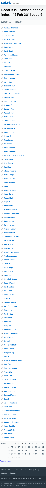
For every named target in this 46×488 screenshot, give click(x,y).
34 (39, 450)
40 (22, 454)
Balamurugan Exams (12, 74)
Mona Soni (8, 59)
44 (36, 454)
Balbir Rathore (9, 32)
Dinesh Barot (9, 438)
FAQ (9, 470)
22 (36, 447)
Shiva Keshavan (10, 380)
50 (19, 457)
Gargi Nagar (8, 267)
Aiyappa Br (8, 105)
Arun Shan (8, 291)
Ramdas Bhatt (9, 97)
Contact (13, 473)
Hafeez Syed (9, 271)
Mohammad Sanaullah (12, 43)
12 (39, 444)
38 (15, 454)
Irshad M (7, 63)
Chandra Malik (9, 70)
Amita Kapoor (9, 148)
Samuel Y (7, 66)
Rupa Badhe (8, 206)
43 (33, 454)
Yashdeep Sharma (11, 55)
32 (32, 450)
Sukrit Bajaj (8, 51)
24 (43, 447)
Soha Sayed (8, 140)
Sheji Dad (7, 167)
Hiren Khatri (8, 356)
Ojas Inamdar (9, 35)
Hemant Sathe (9, 217)
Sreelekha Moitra (10, 345)
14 (8, 447)
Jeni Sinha (8, 310)
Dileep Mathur (9, 182)
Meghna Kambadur (11, 213)
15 (12, 447)
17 (19, 447)
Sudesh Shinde (10, 329)
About (3, 470)
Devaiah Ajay (9, 113)
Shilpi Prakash (9, 225)
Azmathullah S (9, 434)
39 (19, 454)
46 (43, 454)
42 (29, 454)
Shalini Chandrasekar (12, 93)
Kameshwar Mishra (11, 237)
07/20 (15, 478)
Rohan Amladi (9, 233)
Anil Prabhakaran (10, 209)
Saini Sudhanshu (10, 306)
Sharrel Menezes (10, 90)
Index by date (6, 22)
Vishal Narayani (10, 418)
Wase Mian (8, 298)
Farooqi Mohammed (12, 410)
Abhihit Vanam (9, 260)
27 (15, 450)
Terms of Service (20, 470)
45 (39, 454)
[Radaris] (6, 3)
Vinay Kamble (9, 426)
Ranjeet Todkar (10, 302)
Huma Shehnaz (10, 151)
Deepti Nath (8, 198)
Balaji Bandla (9, 295)
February (18, 22)
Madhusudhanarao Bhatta (14, 155)
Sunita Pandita (9, 391)
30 (26, 450)
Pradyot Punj (9, 353)
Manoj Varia (8, 337)
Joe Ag (7, 186)
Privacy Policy (34, 470)
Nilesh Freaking (10, 171)
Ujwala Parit (8, 341)
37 (12, 454)
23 (39, 447)
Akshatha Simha (10, 383)
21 (32, 447)
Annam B (7, 136)
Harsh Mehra (9, 287)
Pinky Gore (8, 325)
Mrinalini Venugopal (11, 252)
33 (36, 450)
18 (22, 447)
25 (9, 450)
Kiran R (6, 399)
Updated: (4, 478)
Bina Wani (8, 364)
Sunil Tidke (8, 244)
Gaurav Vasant (9, 78)
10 (32, 444)
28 (19, 450)
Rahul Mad (8, 275)
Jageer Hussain (10, 229)
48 (12, 457)
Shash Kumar (9, 221)
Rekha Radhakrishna (12, 124)
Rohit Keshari (9, 47)
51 (22, 457)
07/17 (30, 478)
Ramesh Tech (9, 109)
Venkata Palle (9, 248)
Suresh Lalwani (10, 387)
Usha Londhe (9, 132)
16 (15, 447)
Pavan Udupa (9, 175)
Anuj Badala (8, 163)
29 (22, 450)
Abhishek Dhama (10, 279)
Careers (4, 473)
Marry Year (8, 82)
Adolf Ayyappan (10, 368)
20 (29, 447)
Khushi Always (9, 121)
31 (29, 450)
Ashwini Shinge (10, 190)
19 (26, 447)
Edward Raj (8, 159)
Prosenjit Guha (9, 430)
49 (15, 457)
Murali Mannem (10, 39)
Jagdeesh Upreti (10, 256)
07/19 (20, 478)
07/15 (39, 478)
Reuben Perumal (10, 86)
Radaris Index (5, 461)
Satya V (7, 202)
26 (12, 450)
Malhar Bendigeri (10, 403)
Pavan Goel (8, 117)
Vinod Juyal (8, 194)
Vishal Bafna (9, 376)
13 (43, 444)
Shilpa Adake (9, 240)
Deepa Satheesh (10, 414)
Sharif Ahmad (9, 407)
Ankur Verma (9, 349)
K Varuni (7, 264)
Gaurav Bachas (10, 101)
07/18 (25, 478)
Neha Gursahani (10, 128)
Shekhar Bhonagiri (11, 28)
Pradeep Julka (9, 179)
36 (9, 454)
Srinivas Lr (8, 318)
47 (9, 457)
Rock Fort (7, 322)
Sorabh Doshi (9, 314)
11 (36, 444)
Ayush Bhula (8, 372)
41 (26, 454)
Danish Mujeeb (10, 283)
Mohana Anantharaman (13, 360)
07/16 (34, 478)
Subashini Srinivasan (12, 422)
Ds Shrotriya (8, 144)
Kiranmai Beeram (11, 395)
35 (43, 450)
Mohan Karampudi (11, 333)
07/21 (10, 478)
